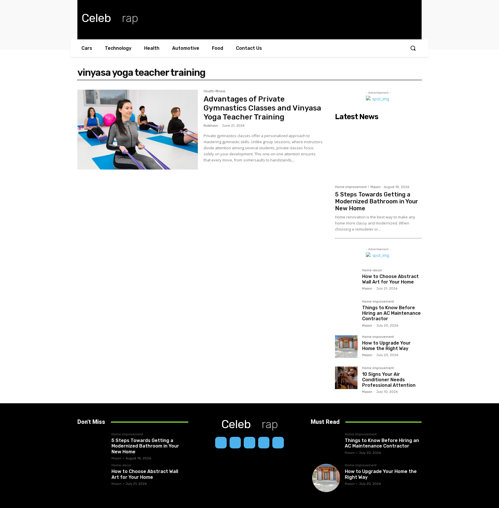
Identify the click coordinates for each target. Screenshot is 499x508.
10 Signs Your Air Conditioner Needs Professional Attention (389, 379)
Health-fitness (214, 91)
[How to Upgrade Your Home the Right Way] (346, 346)
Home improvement (351, 187)
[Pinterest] (264, 442)
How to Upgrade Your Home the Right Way (386, 345)
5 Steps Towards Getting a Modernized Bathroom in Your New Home (376, 201)
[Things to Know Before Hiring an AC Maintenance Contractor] (346, 311)
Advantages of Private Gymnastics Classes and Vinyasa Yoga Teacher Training (262, 108)
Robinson (211, 126)
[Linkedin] (249, 442)
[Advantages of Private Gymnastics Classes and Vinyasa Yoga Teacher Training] (137, 130)
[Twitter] (278, 442)
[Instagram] (235, 442)
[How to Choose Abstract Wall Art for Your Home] (346, 280)
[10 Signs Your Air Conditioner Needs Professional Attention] (346, 378)
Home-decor (372, 270)
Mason (375, 187)
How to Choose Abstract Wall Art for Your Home (390, 279)
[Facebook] (221, 442)
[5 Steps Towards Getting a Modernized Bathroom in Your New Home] (378, 152)
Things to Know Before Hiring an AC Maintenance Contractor (391, 313)
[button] (413, 48)
